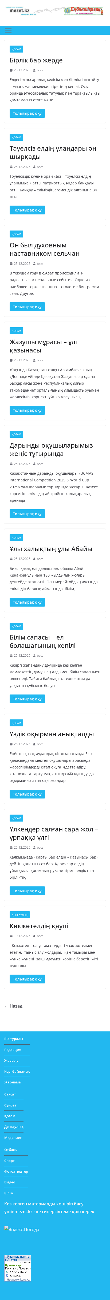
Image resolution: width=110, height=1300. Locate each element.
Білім (8, 1193)
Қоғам (16, 49)
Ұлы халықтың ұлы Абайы (51, 548)
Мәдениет (13, 1137)
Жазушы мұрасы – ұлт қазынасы (44, 345)
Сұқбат (10, 1105)
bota (40, 70)
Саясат (10, 1094)
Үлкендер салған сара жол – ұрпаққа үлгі (54, 833)
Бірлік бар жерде (36, 59)
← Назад (13, 1006)
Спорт (9, 1160)
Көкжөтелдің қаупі (39, 925)
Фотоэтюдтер (16, 1171)
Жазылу (11, 1060)
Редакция (12, 1049)
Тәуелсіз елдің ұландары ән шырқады (53, 152)
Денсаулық (20, 915)
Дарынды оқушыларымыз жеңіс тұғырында (51, 449)
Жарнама (12, 1082)
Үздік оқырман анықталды (52, 733)
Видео (9, 1182)
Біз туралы (13, 1038)
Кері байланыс (17, 1071)
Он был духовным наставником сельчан (45, 249)
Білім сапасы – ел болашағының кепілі (43, 641)
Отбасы (11, 1149)
